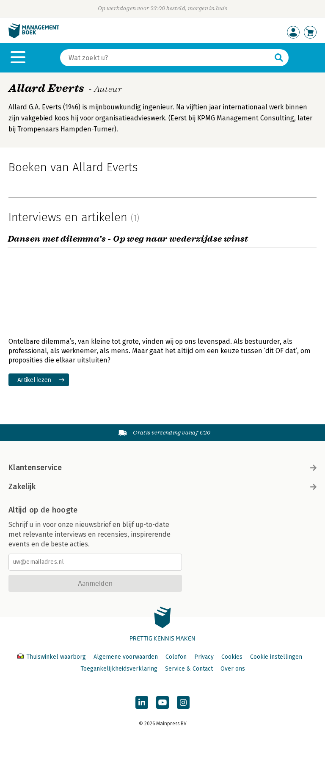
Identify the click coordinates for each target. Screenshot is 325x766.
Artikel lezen (34, 379)
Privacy (204, 656)
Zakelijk (22, 486)
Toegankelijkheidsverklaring (118, 668)
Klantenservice (35, 467)
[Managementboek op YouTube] (162, 702)
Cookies (231, 656)
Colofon (176, 656)
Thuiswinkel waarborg (56, 656)
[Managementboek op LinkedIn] (141, 702)
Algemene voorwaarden (126, 656)
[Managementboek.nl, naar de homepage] (33, 36)
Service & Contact (189, 668)
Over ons (232, 668)
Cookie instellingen (276, 656)
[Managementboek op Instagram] (183, 702)
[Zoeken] (278, 57)
